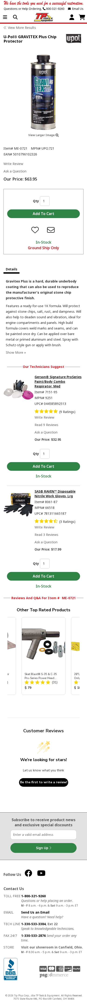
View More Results (22, 27)
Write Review (13, 163)
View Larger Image (41, 135)
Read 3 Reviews (46, 534)
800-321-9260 (54, 9)
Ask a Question (14, 171)
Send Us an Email (35, 912)
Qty (36, 201)
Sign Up (42, 848)
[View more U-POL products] (74, 39)
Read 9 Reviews (46, 425)
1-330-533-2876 (33, 935)
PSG (53, 975)
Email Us (77, 9)
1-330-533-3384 (33, 924)
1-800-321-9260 (33, 896)
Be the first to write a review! (43, 782)
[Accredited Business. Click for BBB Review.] (10, 968)
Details (11, 269)
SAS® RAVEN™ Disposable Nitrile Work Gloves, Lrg (55, 493)
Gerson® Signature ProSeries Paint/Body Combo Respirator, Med (58, 381)
